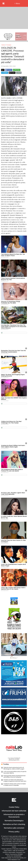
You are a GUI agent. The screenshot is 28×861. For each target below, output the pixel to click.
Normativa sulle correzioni (14, 828)
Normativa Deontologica (14, 821)
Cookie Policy (14, 807)
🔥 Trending (5, 764)
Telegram (5, 72)
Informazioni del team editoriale (14, 811)
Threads (13, 72)
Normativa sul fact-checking (14, 824)
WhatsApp (17, 69)
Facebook (9, 69)
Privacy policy (14, 832)
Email (19, 72)
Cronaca (8, 45)
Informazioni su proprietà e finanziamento (14, 815)
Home (3, 45)
